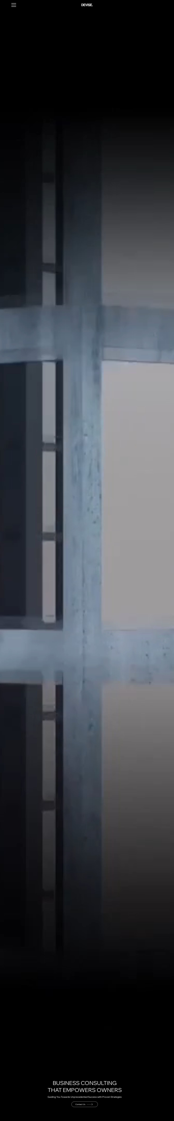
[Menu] (14, 5)
